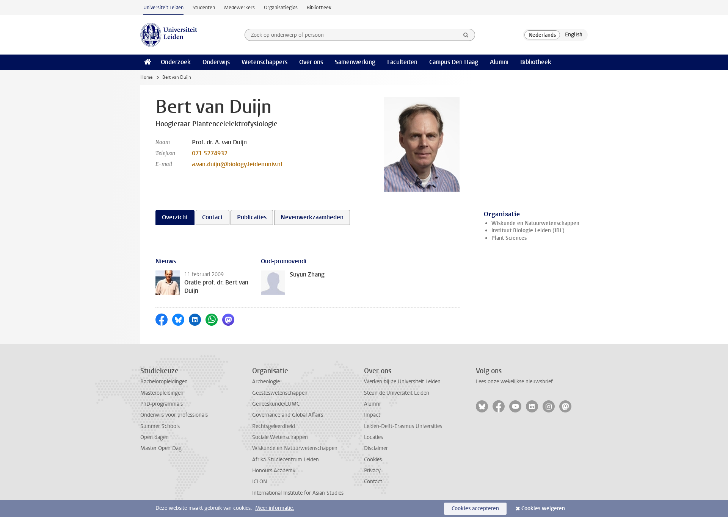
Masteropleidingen (162, 393)
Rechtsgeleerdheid (273, 426)
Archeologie (266, 381)
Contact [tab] (212, 217)
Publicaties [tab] (252, 217)
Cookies (373, 459)
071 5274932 (210, 153)
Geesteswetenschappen (280, 393)
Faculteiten (402, 62)
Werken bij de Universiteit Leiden (402, 381)
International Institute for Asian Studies (298, 493)
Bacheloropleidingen (164, 381)
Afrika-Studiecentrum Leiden (285, 459)
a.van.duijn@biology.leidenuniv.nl (237, 164)
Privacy (372, 470)
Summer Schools (160, 426)
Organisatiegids (281, 7)
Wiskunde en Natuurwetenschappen (535, 223)
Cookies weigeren (543, 508)
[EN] (573, 34)
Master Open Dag (161, 448)
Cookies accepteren (475, 508)
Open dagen (154, 437)
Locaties (373, 437)
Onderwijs (216, 62)
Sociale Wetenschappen (280, 437)
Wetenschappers (264, 62)
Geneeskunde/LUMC (276, 404)
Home (146, 77)
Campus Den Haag (453, 62)
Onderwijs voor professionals (174, 415)
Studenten (204, 7)
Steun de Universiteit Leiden (396, 393)
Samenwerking (355, 62)
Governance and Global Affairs (287, 415)
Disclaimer (376, 448)
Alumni (499, 62)
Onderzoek (176, 62)
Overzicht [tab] (175, 217)
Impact (372, 415)
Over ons (311, 62)
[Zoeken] (466, 35)
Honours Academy (273, 470)
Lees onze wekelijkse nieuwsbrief (514, 381)
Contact (373, 481)
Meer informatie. (274, 508)
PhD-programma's (161, 404)
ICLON (259, 481)
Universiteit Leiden (163, 7)
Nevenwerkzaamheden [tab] (312, 217)
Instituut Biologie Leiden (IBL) (528, 230)
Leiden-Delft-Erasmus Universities (403, 426)
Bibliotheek (319, 7)
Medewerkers (239, 7)
